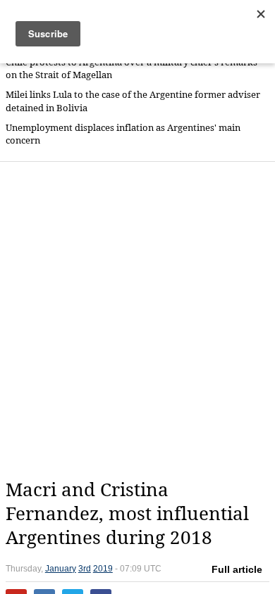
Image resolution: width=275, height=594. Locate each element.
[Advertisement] (137, 320)
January (60, 569)
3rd (84, 569)
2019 (103, 569)
